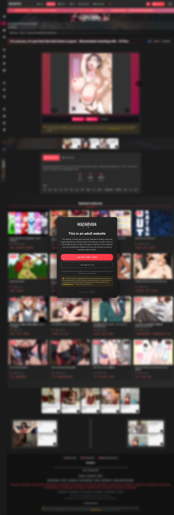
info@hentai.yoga (68, 284)
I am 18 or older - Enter (87, 257)
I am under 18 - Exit (87, 265)
